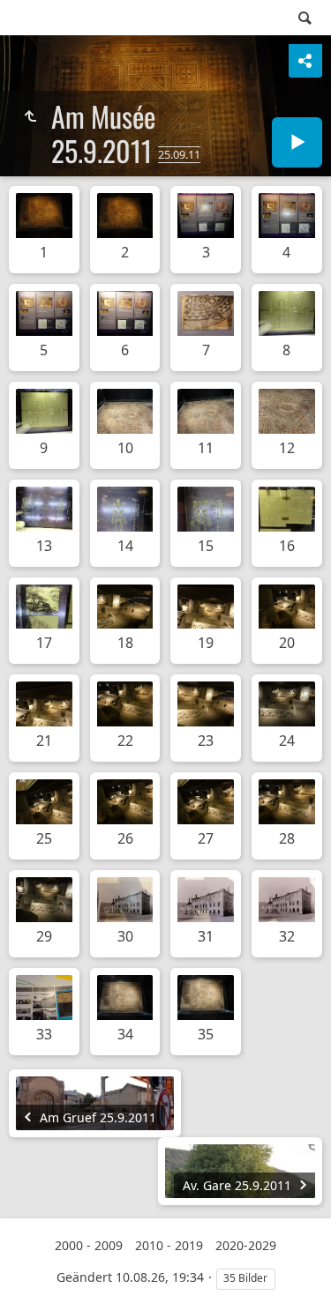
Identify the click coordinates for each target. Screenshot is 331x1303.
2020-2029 (245, 1245)
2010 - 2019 (169, 1245)
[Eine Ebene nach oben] (30, 116)
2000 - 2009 (89, 1245)
